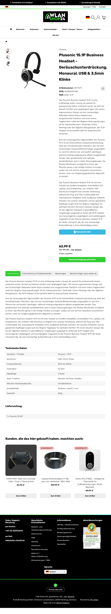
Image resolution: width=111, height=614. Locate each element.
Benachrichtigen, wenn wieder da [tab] (83, 274)
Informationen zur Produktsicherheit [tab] (37, 274)
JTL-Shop (94, 600)
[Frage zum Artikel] (103, 88)
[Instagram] (55, 585)
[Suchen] (93, 18)
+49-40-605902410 (14, 531)
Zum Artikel (21, 496)
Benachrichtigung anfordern (82, 259)
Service (55, 35)
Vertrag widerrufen (56, 589)
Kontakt (102, 7)
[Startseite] (6, 41)
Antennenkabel (50, 29)
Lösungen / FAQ (89, 7)
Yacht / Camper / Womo (72, 29)
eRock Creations (62, 603)
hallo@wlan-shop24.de (15, 540)
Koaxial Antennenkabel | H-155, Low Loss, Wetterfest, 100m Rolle (55, 480)
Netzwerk (20, 29)
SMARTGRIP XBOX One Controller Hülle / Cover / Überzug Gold (21, 480)
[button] (8, 51)
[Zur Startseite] (55, 17)
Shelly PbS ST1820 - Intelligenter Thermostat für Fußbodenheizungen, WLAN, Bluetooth (90, 483)
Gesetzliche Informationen (38, 521)
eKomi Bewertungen (92, 520)
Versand (78, 250)
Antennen (34, 29)
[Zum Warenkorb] (104, 18)
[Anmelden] (98, 18)
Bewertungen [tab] (60, 274)
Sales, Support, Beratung (12, 521)
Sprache (48, 567)
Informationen (64, 520)
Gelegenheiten (94, 29)
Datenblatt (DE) (82, 232)
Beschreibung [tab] (12, 274)
